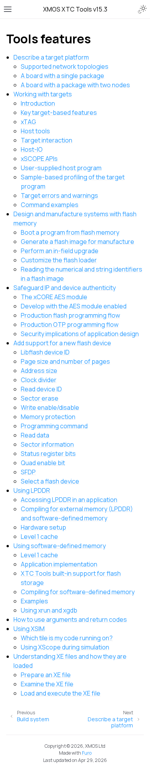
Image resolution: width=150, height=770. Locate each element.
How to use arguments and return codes (70, 619)
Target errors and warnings (59, 195)
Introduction (38, 103)
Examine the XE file (47, 684)
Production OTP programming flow (69, 324)
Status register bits (48, 453)
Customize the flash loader (59, 260)
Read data (35, 435)
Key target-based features (59, 112)
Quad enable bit (43, 463)
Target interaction (46, 140)
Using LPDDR (31, 490)
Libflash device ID (45, 352)
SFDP (28, 472)
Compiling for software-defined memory (78, 592)
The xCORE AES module (54, 297)
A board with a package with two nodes (75, 85)
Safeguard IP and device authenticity (64, 287)
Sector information (47, 444)
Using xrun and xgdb (49, 610)
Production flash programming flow (70, 315)
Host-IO (32, 149)
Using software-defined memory (59, 545)
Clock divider (39, 380)
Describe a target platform (51, 57)
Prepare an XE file (46, 675)
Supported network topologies (64, 66)
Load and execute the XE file (60, 693)
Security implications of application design (80, 334)
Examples (34, 601)
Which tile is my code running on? (67, 638)
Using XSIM (29, 628)
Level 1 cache (39, 536)
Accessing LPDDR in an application (69, 499)
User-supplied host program (61, 168)
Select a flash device (50, 481)
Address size (39, 370)
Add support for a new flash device (62, 343)
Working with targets (42, 94)
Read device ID (41, 389)
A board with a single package (62, 75)
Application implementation (59, 564)
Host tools (35, 131)
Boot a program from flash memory (70, 232)
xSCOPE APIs (39, 158)
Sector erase (39, 398)
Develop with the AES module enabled (74, 306)
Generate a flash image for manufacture (77, 241)
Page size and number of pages (65, 361)
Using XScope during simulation (65, 647)
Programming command (54, 426)
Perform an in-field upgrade (59, 251)
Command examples (49, 204)
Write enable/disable (50, 407)
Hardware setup (43, 527)
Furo (87, 753)
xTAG (28, 122)
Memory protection (48, 416)
